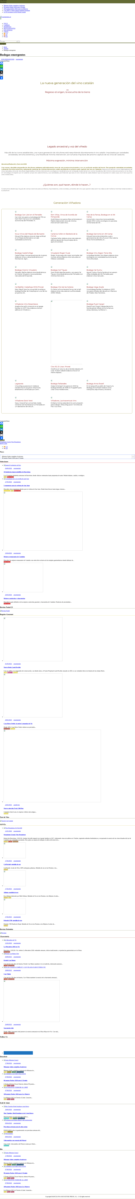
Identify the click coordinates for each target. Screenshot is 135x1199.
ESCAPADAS (8, 30)
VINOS (6, 31)
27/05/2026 (8, 482)
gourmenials (19, 59)
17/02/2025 (8, 861)
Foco (5, 477)
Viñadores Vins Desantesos (26, 304)
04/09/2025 (8, 957)
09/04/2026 (8, 1123)
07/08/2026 (8, 1077)
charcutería (7, 729)
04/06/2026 (8, 468)
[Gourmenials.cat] (0, 20)
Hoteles (14, 1072)
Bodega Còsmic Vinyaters (26, 270)
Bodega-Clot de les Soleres (62, 287)
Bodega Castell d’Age (24, 253)
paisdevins (16, 805)
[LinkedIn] (67, 69)
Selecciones (10, 477)
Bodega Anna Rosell (95, 384)
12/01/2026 (8, 831)
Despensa (15, 841)
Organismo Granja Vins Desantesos (10, 442)
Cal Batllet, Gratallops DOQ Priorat (29, 287)
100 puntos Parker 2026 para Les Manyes (16, 9)
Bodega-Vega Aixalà (95, 287)
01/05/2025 (8, 664)
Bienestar (6, 1118)
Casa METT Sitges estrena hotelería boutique (17, 10)
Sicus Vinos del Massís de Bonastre (29, 234)
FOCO (6, 23)
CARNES (7, 25)
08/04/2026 (8, 1137)
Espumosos (7, 491)
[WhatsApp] (67, 66)
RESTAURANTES (9, 28)
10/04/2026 (8, 553)
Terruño (2, 440)
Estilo (5, 672)
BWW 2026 (3, 443)
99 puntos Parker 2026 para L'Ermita (14, 7)
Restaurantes (20, 1072)
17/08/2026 (8, 1063)
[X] (67, 72)
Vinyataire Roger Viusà (60, 253)
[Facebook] (67, 63)
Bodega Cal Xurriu (94, 270)
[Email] (67, 75)
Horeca (9, 1072)
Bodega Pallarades (59, 384)
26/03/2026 (8, 595)
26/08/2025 (8, 1024)
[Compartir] (67, 77)
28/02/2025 (8, 720)
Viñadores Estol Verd (23, 401)
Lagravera (19, 384)
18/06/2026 (8, 1109)
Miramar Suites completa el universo (14, 5)
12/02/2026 (8, 943)
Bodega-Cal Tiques (59, 270)
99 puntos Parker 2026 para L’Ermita (12, 458)
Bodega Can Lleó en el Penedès (28, 215)
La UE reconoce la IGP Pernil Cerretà (15, 12)
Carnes (10, 841)
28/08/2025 (8, 970)
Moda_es (10, 672)
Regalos (15, 672)
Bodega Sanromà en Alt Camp (99, 234)
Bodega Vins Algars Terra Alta (99, 253)
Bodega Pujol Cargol (95, 304)
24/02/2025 (8, 805)
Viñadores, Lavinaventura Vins (63, 401)
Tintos (9, 1085)
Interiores (10, 1132)
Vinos (12, 1085)
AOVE (6, 841)
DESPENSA (7, 27)
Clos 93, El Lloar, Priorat (60, 367)
